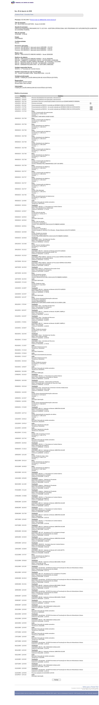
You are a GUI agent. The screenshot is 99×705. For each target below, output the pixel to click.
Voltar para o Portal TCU (90, 687)
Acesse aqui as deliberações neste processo (43, 19)
